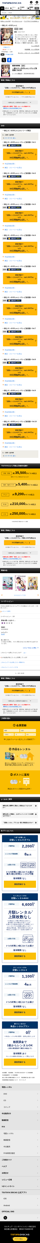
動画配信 (31, 8)
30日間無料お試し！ (20, 92)
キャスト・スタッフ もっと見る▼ (28, 53)
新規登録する (20, 884)
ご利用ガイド (7, 1160)
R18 (37, 8)
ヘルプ (4, 1166)
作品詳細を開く (10, 164)
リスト (31, 4)
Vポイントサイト (8, 1186)
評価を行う (7, 47)
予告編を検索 (9, 54)
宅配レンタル (9, 1133)
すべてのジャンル (17, 21)
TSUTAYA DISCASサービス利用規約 (24, 1072)
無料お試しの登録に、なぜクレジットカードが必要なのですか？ (18, 815)
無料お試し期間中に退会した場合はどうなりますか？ (17, 806)
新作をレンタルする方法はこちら (12, 108)
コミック (13, 8)
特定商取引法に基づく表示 (28, 1077)
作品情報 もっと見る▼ (32, 49)
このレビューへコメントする (9, 667)
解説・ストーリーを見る (13, 167)
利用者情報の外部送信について (10, 1080)
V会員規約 (10, 1072)
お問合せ (5, 1173)
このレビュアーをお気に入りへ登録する (13, 662)
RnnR (3, 634)
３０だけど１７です (20, 595)
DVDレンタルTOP (6, 21)
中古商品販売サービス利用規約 (10, 1075)
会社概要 (4, 1072)
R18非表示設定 (9, 1153)
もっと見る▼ (35, 46)
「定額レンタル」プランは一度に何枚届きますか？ (18, 822)
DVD (2, 8)
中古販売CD (22, 8)
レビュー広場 (7, 1179)
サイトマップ (22, 1080)
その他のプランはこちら (12, 97)
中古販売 (7, 1146)
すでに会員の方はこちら (28, 97)
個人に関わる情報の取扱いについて (11, 1077)
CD (8, 8)
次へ (14, 138)
